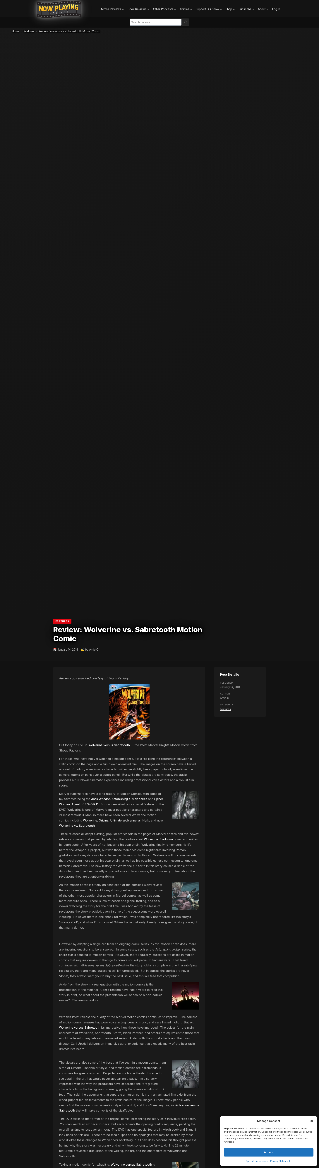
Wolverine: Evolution (158, 839)
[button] (311, 1121)
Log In (276, 9)
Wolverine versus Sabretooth (79, 1027)
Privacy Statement (280, 1161)
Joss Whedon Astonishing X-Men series (119, 799)
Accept (268, 1152)
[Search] (185, 22)
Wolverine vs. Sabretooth (77, 825)
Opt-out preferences (257, 1161)
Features (29, 31)
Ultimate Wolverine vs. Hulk (129, 820)
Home (16, 31)
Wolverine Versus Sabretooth (109, 745)
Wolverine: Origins (95, 820)
